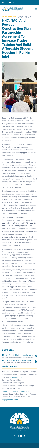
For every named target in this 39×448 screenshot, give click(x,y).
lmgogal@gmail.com (10, 399)
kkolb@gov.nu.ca (15, 377)
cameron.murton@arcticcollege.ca (15, 391)
